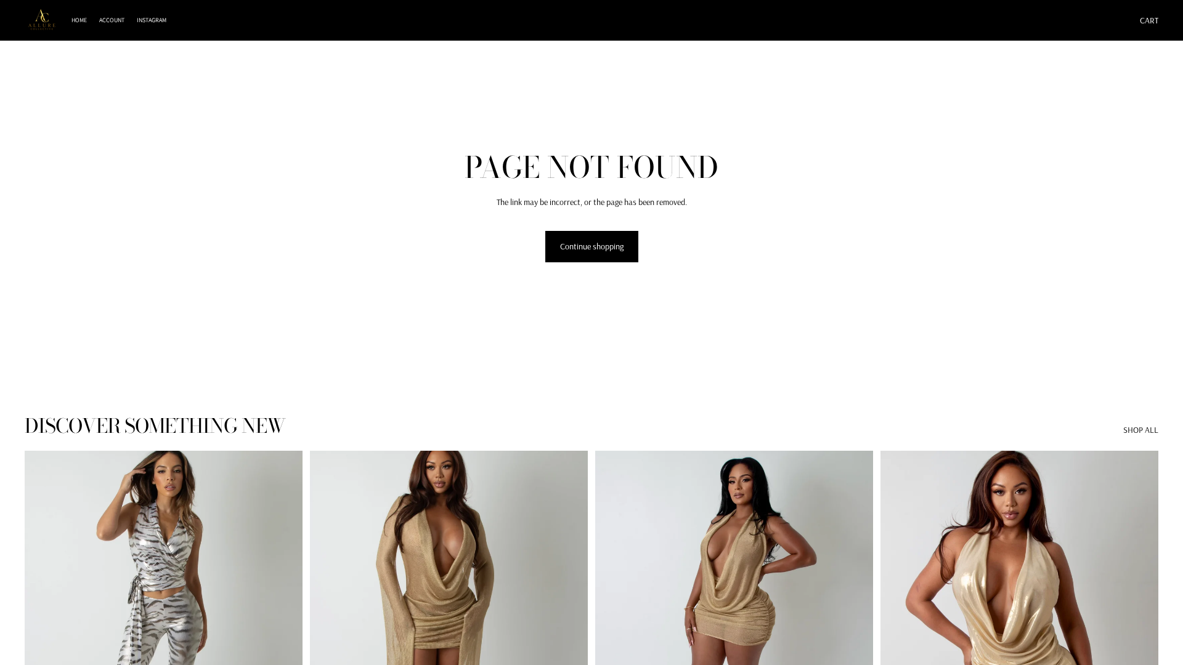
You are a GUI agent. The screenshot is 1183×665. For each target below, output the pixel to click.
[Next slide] (284, 624)
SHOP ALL (1140, 429)
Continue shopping (592, 246)
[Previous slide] (43, 624)
